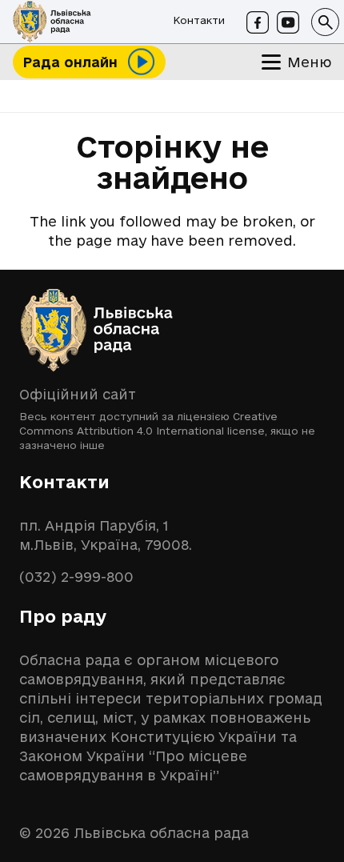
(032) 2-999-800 (76, 576)
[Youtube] (288, 22)
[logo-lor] (52, 22)
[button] (325, 22)
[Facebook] (257, 22)
